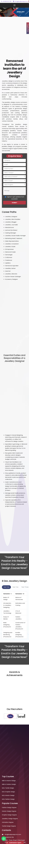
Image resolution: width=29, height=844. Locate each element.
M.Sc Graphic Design (8, 792)
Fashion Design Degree (9, 807)
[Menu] (14, 5)
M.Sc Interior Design (8, 795)
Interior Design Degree (9, 811)
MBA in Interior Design (9, 781)
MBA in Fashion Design (9, 784)
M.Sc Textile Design (8, 788)
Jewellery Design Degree (10, 819)
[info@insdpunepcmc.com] (3, 834)
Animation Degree (7, 822)
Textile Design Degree (9, 826)
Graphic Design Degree (9, 815)
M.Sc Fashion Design (8, 799)
